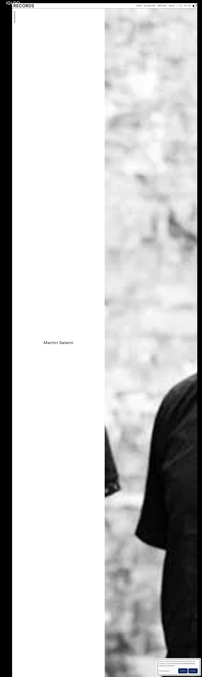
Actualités (149, 6)
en (189, 6)
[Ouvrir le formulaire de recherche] (178, 5)
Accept (193, 671)
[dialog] (179, 667)
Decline (183, 671)
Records (23, 5)
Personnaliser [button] (164, 671)
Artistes (162, 6)
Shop (139, 6)
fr (185, 6)
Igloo (13, 3)
